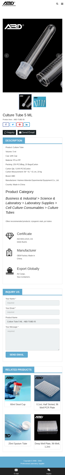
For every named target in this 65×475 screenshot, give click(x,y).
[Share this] (6, 124)
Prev (6, 55)
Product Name (11, 317)
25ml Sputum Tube (17, 443)
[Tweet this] (13, 124)
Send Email (28, 132)
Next (58, 55)
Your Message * (12, 327)
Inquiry (11, 132)
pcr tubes (48, 221)
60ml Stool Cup (17, 404)
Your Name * (11, 299)
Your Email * (11, 308)
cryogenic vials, (37, 221)
